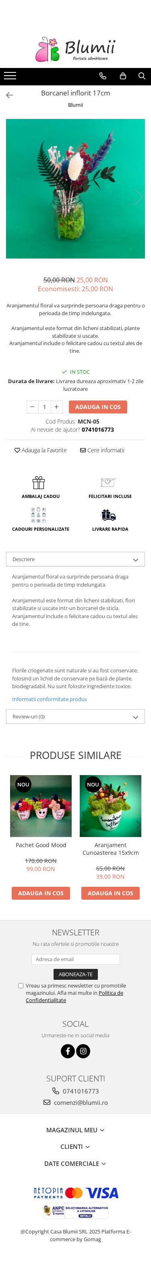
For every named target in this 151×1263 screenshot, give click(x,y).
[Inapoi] (6, 95)
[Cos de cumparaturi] (123, 76)
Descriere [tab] (23, 559)
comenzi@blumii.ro (80, 1102)
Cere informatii (105, 450)
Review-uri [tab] (28, 716)
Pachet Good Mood (41, 845)
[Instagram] (83, 1051)
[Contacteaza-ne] (103, 76)
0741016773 (80, 1091)
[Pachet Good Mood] (41, 806)
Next (138, 197)
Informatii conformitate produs (49, 699)
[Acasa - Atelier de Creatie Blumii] (75, 49)
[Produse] (11, 78)
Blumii (75, 104)
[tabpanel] (75, 189)
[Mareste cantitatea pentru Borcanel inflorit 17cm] (57, 407)
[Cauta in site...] (142, 76)
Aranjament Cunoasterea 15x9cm (111, 848)
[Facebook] (68, 1051)
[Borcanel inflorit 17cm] (75, 189)
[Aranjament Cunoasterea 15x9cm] (110, 806)
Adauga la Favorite (43, 450)
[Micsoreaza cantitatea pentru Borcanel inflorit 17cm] (33, 407)
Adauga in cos (98, 407)
